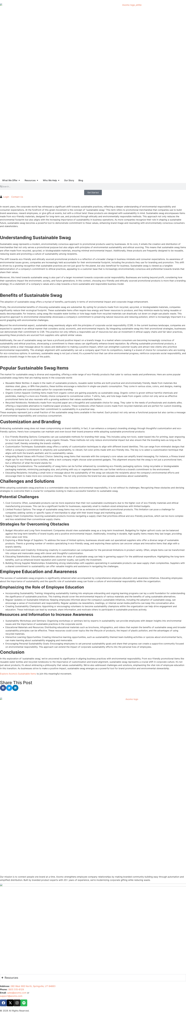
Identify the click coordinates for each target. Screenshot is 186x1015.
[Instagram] (17, 1002)
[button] (3, 688)
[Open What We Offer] (19, 180)
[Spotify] (23, 1002)
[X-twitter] (10, 1002)
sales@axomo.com (16, 992)
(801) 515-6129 (16, 989)
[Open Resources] (37, 180)
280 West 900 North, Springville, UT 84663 (32, 986)
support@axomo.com (11, 996)
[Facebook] (3, 1002)
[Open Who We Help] (59, 180)
